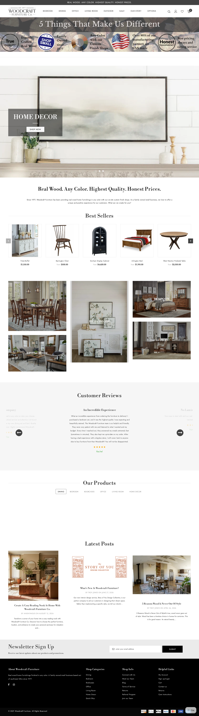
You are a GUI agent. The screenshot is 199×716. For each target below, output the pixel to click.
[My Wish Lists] (182, 11)
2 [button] (99, 135)
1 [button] (96, 135)
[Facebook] (8, 648)
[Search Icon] (169, 11)
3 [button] (103, 135)
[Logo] (22, 11)
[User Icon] (175, 11)
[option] (99, 104)
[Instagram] (13, 648)
